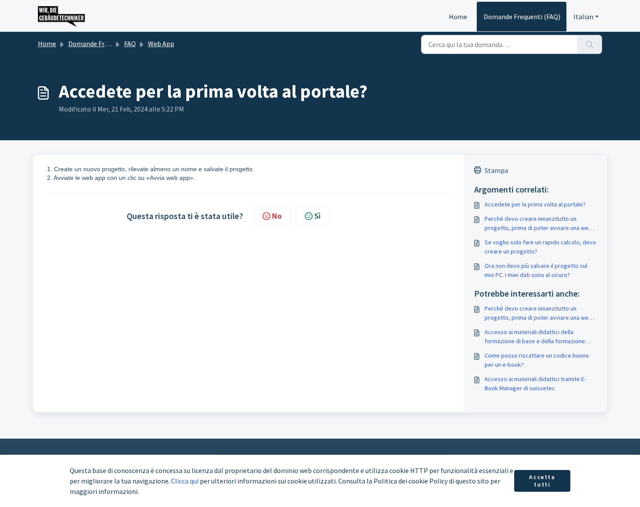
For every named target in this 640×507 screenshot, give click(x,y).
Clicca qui (185, 481)
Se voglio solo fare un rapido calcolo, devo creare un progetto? (540, 246)
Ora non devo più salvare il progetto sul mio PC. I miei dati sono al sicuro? (536, 270)
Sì (317, 216)
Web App (161, 43)
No (277, 216)
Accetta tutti (542, 481)
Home (458, 16)
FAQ (130, 43)
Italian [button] (583, 16)
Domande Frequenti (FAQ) (522, 16)
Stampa (496, 170)
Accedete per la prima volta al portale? (535, 204)
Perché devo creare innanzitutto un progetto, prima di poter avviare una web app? (538, 224)
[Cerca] (589, 44)
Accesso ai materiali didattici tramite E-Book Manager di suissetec (535, 383)
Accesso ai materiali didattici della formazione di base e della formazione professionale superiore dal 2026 (535, 337)
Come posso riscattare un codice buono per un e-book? (537, 360)
